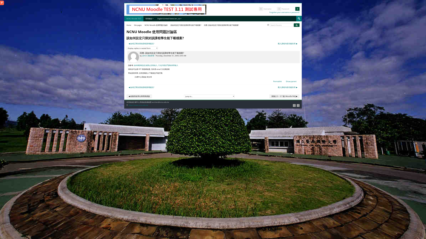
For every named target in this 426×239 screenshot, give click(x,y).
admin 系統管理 (148, 56)
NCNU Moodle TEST (133, 18)
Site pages (138, 25)
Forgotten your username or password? (284, 12)
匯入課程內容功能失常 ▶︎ (287, 43)
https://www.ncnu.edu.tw (138, 105)
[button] (268, 25)
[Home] (166, 9)
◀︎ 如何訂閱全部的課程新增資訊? (141, 43)
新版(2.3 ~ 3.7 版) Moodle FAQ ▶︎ (284, 96)
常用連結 (148, 18)
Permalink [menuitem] (277, 81)
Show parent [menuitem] (291, 81)
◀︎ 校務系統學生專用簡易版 (139, 96)
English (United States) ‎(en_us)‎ (168, 18)
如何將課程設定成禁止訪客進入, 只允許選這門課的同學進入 (156, 65)
